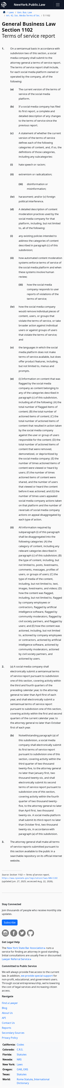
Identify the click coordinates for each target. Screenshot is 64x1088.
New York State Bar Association (25, 948)
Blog (4, 1008)
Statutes (22, 1054)
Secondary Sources (13, 1032)
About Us (7, 1013)
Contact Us (8, 1023)
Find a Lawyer (10, 1003)
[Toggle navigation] (57, 5)
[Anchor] (24, 81)
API (4, 1018)
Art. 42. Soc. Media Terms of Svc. (23, 15)
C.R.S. (20, 1049)
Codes (20, 1044)
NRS (19, 1059)
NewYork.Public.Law (29, 4)
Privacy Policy (10, 1037)
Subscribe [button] (10, 922)
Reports (6, 1028)
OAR (19, 1069)
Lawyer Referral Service (15, 959)
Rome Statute (25, 1079)
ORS (25, 1069)
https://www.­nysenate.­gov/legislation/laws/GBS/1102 (29, 878)
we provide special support (37, 975)
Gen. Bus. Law (24, 12)
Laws (11, 12)
